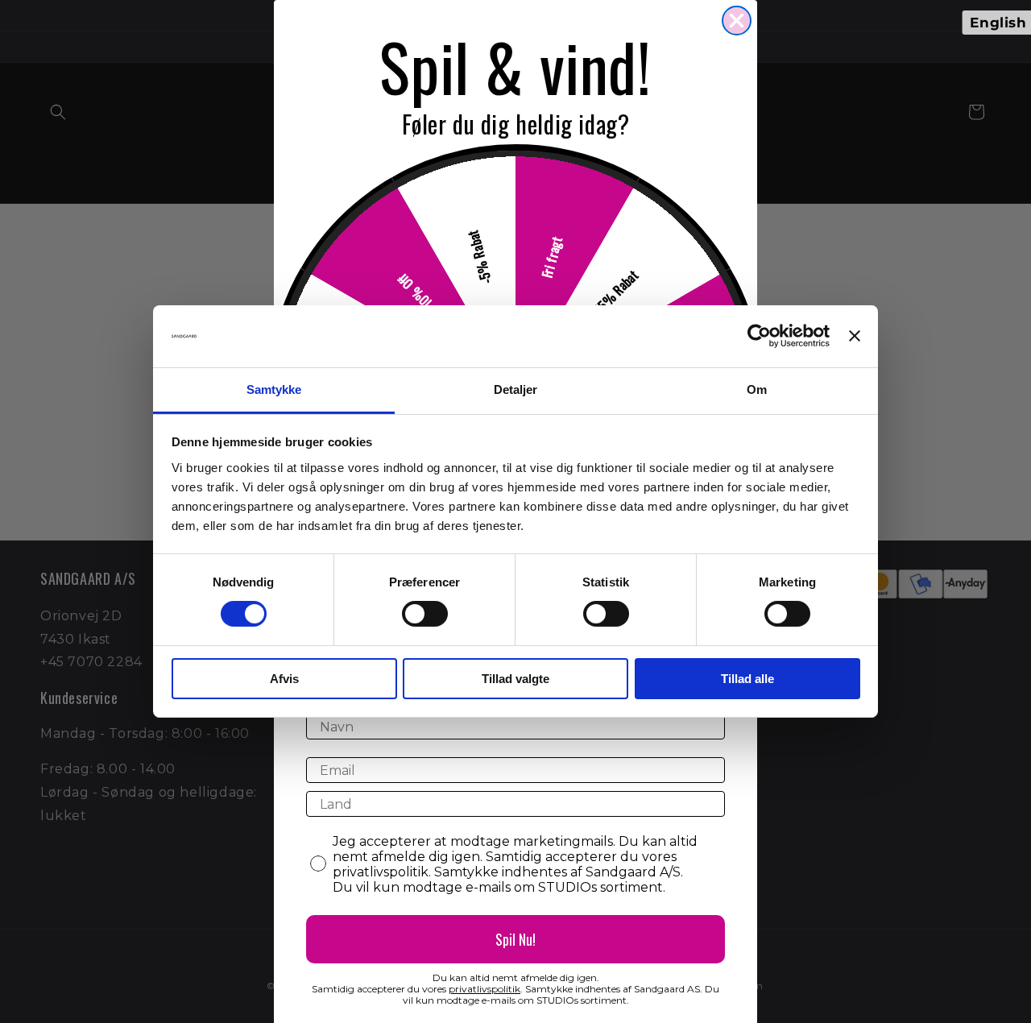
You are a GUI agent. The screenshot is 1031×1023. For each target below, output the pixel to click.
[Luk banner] (854, 336)
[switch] (425, 614)
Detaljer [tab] (516, 389)
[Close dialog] (737, 20)
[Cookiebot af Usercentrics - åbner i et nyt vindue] (759, 336)
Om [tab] (757, 389)
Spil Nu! (515, 939)
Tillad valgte (515, 678)
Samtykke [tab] (274, 389)
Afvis (284, 678)
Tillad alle (747, 678)
